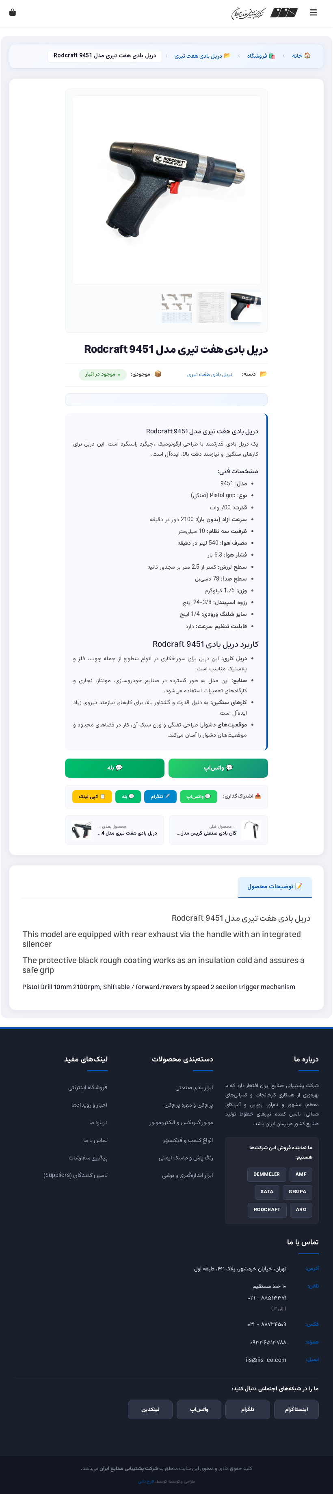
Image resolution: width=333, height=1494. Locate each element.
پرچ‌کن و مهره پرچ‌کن (188, 1105)
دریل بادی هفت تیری (203, 56)
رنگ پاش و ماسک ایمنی (186, 1158)
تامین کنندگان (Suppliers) (75, 1175)
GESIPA (297, 1192)
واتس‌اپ (199, 1409)
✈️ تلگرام (160, 796)
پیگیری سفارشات (88, 1158)
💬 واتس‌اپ (218, 767)
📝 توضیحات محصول (275, 887)
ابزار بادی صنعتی (194, 1087)
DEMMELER (266, 1174)
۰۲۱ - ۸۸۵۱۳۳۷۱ (267, 1298)
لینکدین (150, 1409)
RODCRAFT (267, 1209)
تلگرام (247, 1409)
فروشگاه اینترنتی (88, 1087)
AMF (301, 1174)
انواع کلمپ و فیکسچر (188, 1140)
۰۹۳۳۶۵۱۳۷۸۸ (268, 1343)
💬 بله (114, 767)
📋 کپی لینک (92, 796)
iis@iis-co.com (266, 1360)
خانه (301, 56)
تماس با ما (95, 1140)
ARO (301, 1209)
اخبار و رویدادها (89, 1105)
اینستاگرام (296, 1409)
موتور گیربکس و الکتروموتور (181, 1122)
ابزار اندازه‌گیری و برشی (187, 1175)
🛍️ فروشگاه (261, 56)
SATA (267, 1192)
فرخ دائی (146, 1481)
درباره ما (98, 1122)
